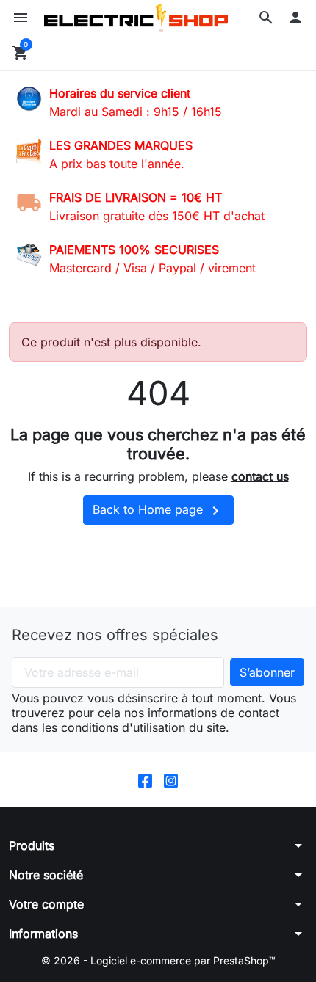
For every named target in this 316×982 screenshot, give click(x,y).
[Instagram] (171, 780)
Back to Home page (158, 511)
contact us (260, 476)
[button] (266, 17)
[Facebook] (145, 780)
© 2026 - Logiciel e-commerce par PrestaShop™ (158, 960)
